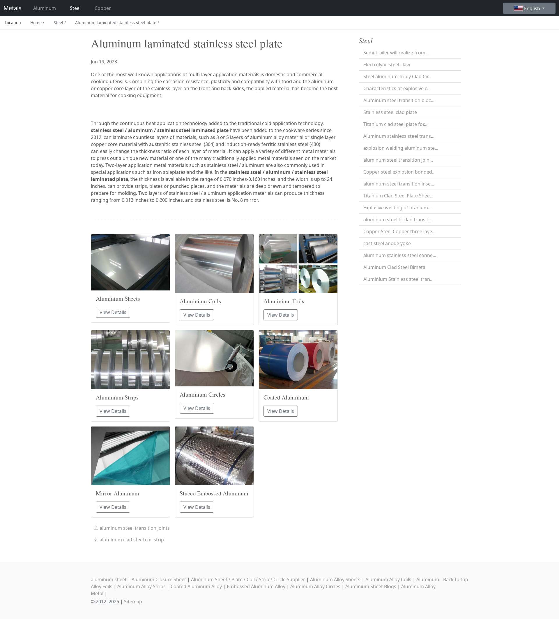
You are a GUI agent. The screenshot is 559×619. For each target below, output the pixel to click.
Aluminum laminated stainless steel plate (117, 22)
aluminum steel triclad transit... (397, 219)
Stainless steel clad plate (390, 112)
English (532, 8)
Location (13, 22)
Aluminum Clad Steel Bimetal (395, 267)
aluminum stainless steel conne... (399, 255)
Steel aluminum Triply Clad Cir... (397, 76)
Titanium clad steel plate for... (395, 124)
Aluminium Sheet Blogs (370, 586)
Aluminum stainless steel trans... (398, 136)
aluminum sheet (109, 579)
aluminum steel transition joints (135, 528)
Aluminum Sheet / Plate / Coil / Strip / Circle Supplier (248, 579)
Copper (103, 8)
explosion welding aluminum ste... (400, 148)
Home (37, 22)
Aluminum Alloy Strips (141, 586)
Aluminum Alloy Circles (315, 586)
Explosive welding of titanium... (397, 207)
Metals (12, 8)
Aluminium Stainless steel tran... (398, 279)
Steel (75, 8)
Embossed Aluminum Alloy (256, 586)
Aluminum (44, 8)
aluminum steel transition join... (398, 160)
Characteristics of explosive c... (397, 88)
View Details (113, 312)
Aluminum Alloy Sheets (335, 579)
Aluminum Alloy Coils (388, 579)
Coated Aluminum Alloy (196, 586)
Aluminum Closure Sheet (159, 579)
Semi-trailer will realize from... (396, 52)
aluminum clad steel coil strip (132, 539)
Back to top (455, 579)
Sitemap (133, 601)
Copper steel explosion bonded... (399, 172)
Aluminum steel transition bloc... (398, 100)
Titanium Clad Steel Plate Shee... (398, 195)
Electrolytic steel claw (386, 64)
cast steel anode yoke (387, 243)
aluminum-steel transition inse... (398, 184)
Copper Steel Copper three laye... (399, 231)
